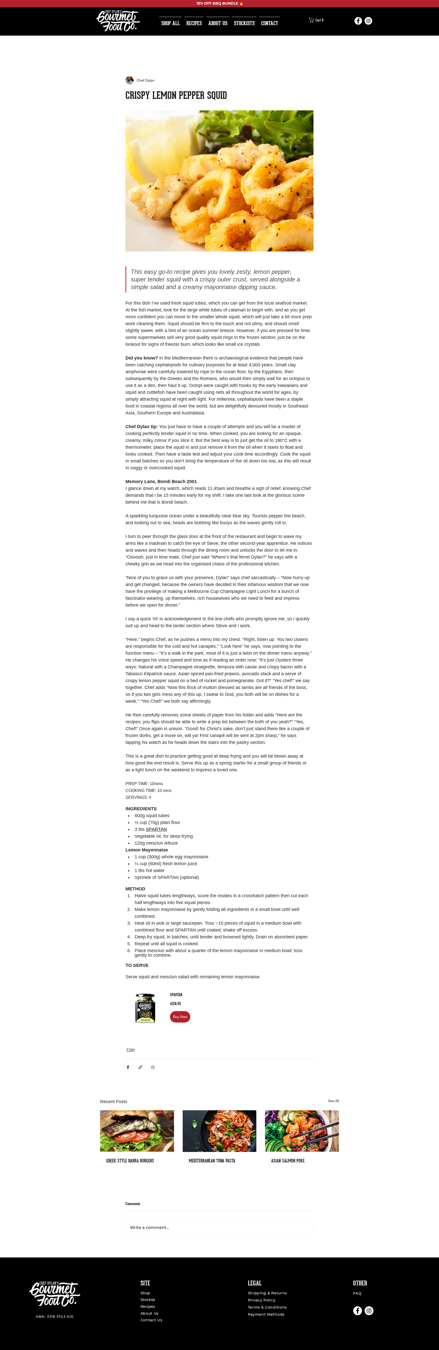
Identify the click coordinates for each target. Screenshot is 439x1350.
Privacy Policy (262, 1300)
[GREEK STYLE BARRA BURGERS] (137, 1131)
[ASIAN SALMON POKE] (302, 1131)
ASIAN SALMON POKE (288, 1161)
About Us (150, 1313)
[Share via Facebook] (128, 1067)
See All (333, 1101)
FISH (131, 1050)
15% (200, 3)
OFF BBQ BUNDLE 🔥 (223, 3)
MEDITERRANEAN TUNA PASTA (212, 1161)
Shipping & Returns (267, 1293)
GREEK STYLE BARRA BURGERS (130, 1161)
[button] (317, 20)
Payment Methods (266, 1314)
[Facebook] (358, 21)
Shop (145, 1293)
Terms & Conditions (267, 1307)
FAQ (357, 1293)
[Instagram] (368, 21)
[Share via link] (140, 1067)
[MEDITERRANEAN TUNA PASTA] (220, 1131)
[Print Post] (152, 1067)
